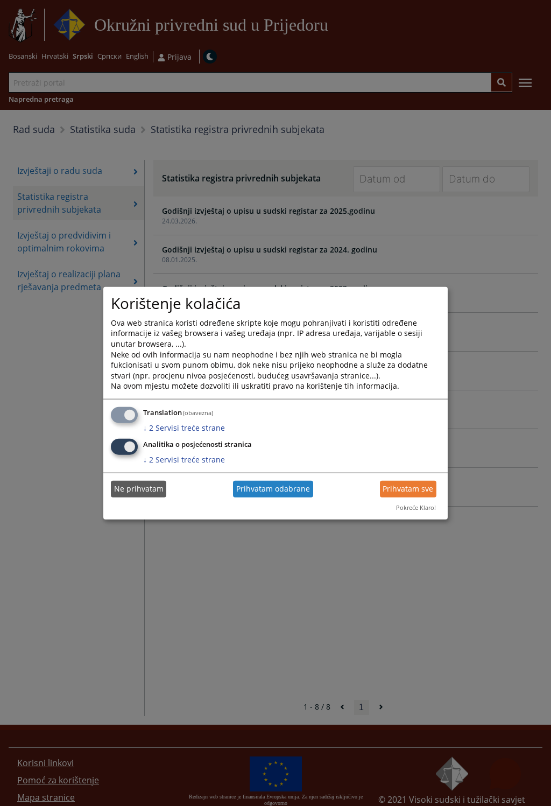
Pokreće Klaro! (416, 507)
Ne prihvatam (139, 488)
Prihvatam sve (408, 488)
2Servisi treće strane (184, 428)
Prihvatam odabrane (273, 488)
